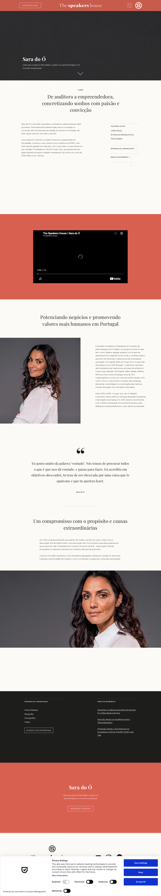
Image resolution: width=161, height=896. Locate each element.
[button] (129, 5)
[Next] (121, 165)
